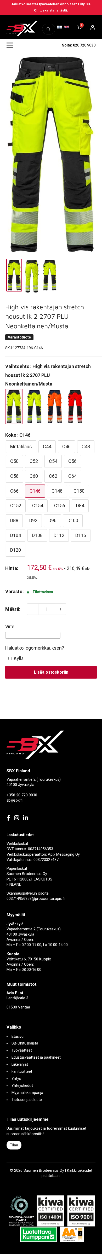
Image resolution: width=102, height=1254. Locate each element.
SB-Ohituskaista (25, 1043)
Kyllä (19, 658)
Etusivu (18, 1036)
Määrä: (12, 609)
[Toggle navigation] (10, 45)
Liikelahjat (20, 1064)
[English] (66, 27)
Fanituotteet (22, 1071)
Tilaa (14, 1145)
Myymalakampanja (27, 1092)
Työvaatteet (22, 1050)
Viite (9, 626)
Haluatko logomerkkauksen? (34, 648)
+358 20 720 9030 (22, 795)
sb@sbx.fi (14, 800)
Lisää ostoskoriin (51, 672)
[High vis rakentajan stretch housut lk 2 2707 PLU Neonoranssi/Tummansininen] (54, 406)
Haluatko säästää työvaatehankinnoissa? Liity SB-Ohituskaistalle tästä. (51, 7)
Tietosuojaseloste (27, 1100)
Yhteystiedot (22, 1085)
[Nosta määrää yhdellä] (60, 609)
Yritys (16, 1078)
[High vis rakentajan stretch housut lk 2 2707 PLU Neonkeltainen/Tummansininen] (34, 406)
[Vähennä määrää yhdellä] (32, 609)
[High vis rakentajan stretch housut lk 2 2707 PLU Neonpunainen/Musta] (75, 406)
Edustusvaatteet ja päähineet (36, 1057)
